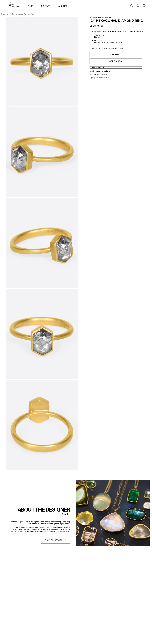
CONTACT (45, 6)
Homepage (6, 14)
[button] (131, 5)
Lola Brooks (62, 514)
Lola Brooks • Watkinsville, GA (100, 17)
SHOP (30, 6)
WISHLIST (62, 6)
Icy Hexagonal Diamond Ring (23, 14)
